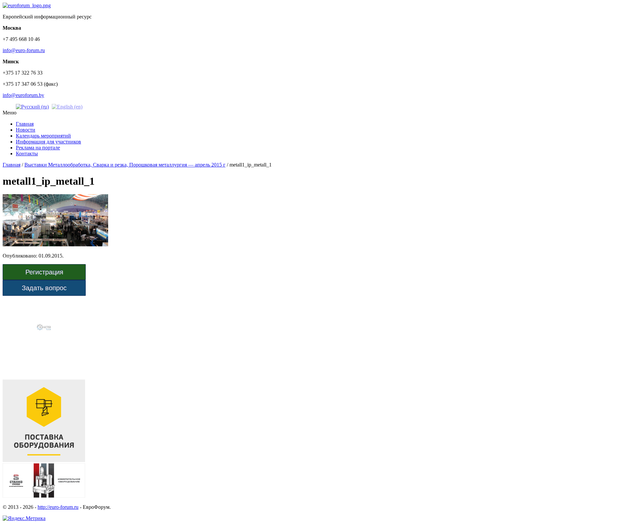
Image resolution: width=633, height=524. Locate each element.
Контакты (27, 153)
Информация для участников (48, 141)
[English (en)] (67, 106)
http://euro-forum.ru (58, 507)
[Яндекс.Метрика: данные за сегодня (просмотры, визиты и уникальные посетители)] (24, 518)
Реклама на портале (38, 147)
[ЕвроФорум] (27, 5)
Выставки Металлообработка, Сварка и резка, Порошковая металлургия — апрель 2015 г (125, 165)
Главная (25, 124)
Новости (25, 130)
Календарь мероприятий (43, 136)
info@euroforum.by (23, 95)
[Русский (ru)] (32, 106)
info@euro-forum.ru (24, 50)
